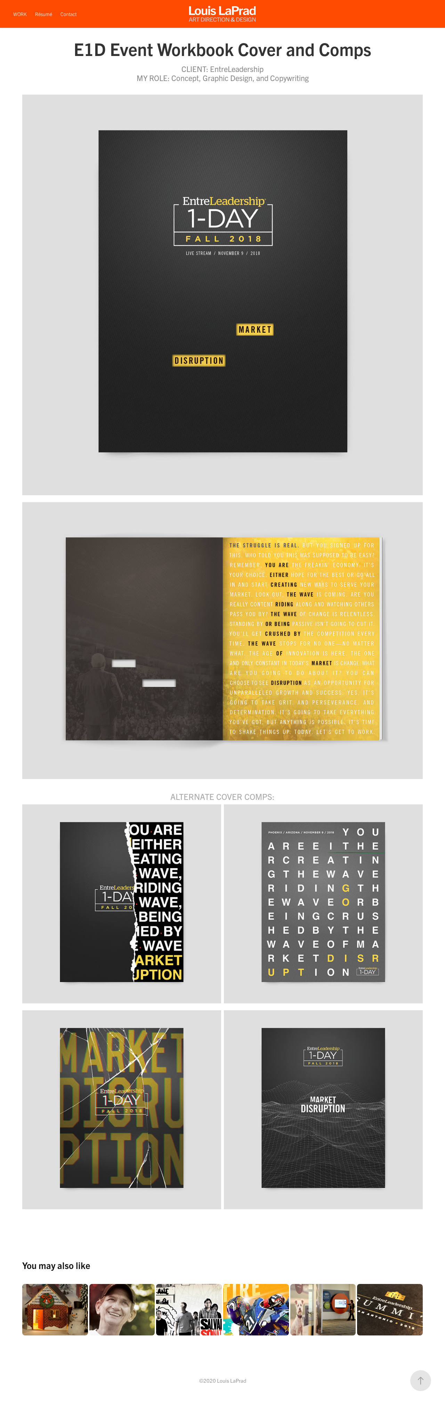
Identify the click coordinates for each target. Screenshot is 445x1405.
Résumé (43, 14)
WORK (20, 14)
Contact (68, 14)
